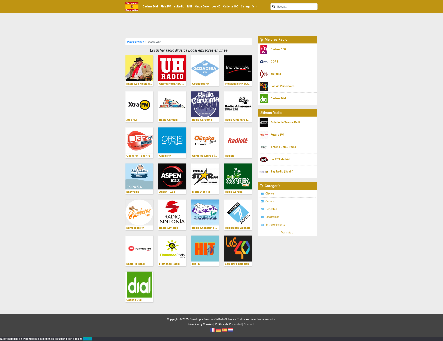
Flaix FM (166, 6)
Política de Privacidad (228, 324)
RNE (189, 6)
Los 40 (216, 6)
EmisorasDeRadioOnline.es (220, 319)
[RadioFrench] (131, 6)
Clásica (269, 193)
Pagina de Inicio (135, 41)
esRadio (179, 6)
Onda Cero (202, 6)
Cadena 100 (230, 6)
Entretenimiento (275, 224)
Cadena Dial (150, 6)
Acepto (87, 338)
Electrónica (272, 217)
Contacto (249, 324)
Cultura (269, 201)
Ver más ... (287, 232)
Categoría (248, 6)
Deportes (271, 209)
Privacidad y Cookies (200, 324)
